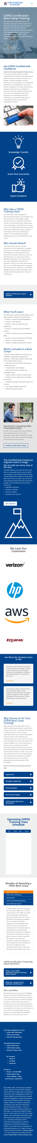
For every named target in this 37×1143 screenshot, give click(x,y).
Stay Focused (10, 898)
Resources (12, 1063)
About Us (12, 1058)
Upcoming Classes (11, 47)
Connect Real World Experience (16, 901)
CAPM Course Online (13, 1035)
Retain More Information (14, 895)
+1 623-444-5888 (16, 1072)
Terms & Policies (28, 1130)
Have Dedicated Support (13, 904)
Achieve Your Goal (12, 892)
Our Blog (12, 1061)
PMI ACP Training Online (14, 1037)
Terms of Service (23, 1135)
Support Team (15, 1074)
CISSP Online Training (13, 1048)
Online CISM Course (13, 1045)
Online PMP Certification (14, 1032)
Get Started (10, 503)
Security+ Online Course (14, 1050)
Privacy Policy (12, 1135)
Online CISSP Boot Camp (16, 445)
